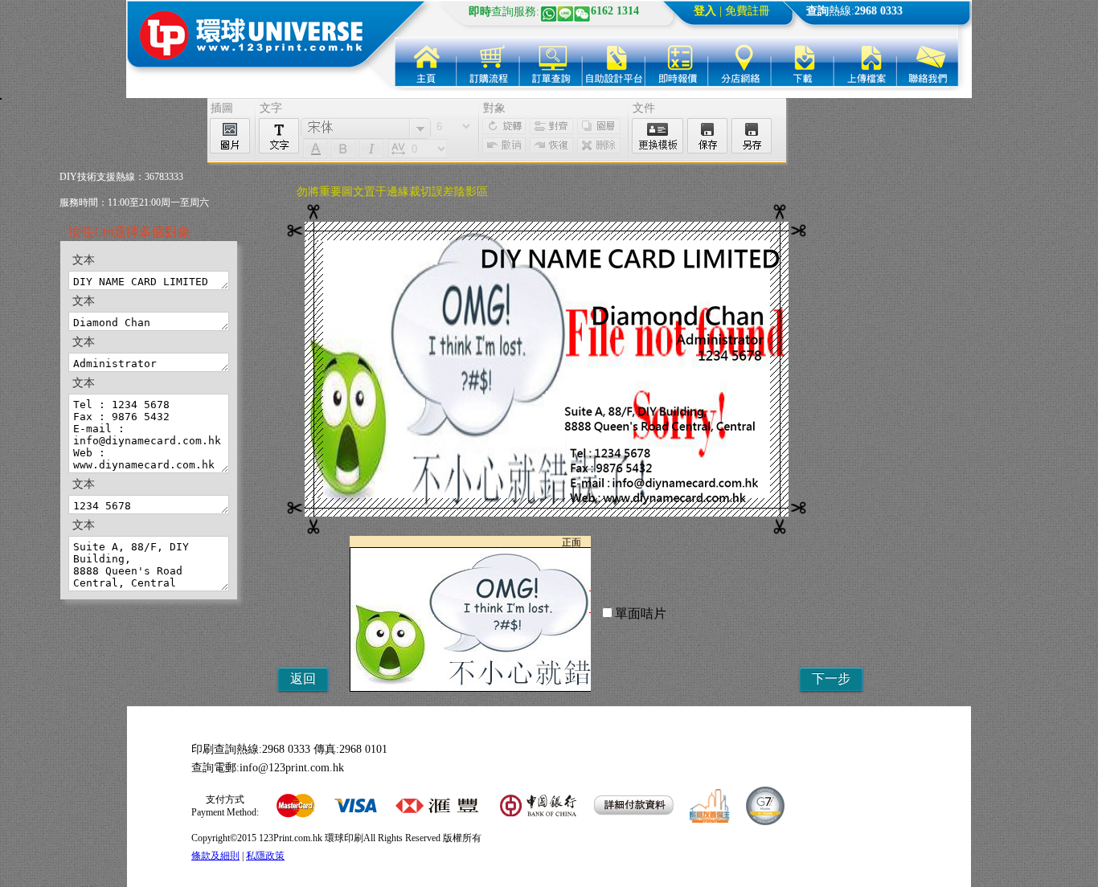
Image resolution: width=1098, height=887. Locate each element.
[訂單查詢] (551, 62)
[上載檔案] (865, 62)
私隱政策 (265, 855)
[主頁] (426, 62)
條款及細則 (215, 855)
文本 (83, 260)
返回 (303, 678)
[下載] (802, 62)
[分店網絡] (739, 62)
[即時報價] (676, 62)
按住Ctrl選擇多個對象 (129, 232)
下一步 (831, 678)
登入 (705, 11)
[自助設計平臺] (614, 62)
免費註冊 (747, 11)
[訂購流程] (488, 62)
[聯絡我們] (927, 62)
